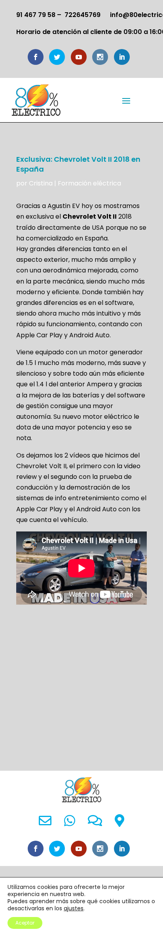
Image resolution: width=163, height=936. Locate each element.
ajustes (73, 908)
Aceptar (24, 922)
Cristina (41, 183)
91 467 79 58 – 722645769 (58, 14)
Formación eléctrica (89, 183)
